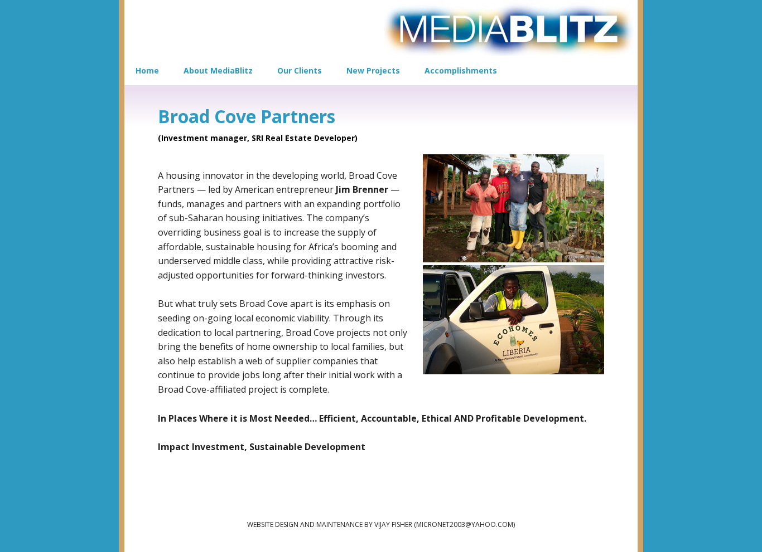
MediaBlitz (511, 28)
